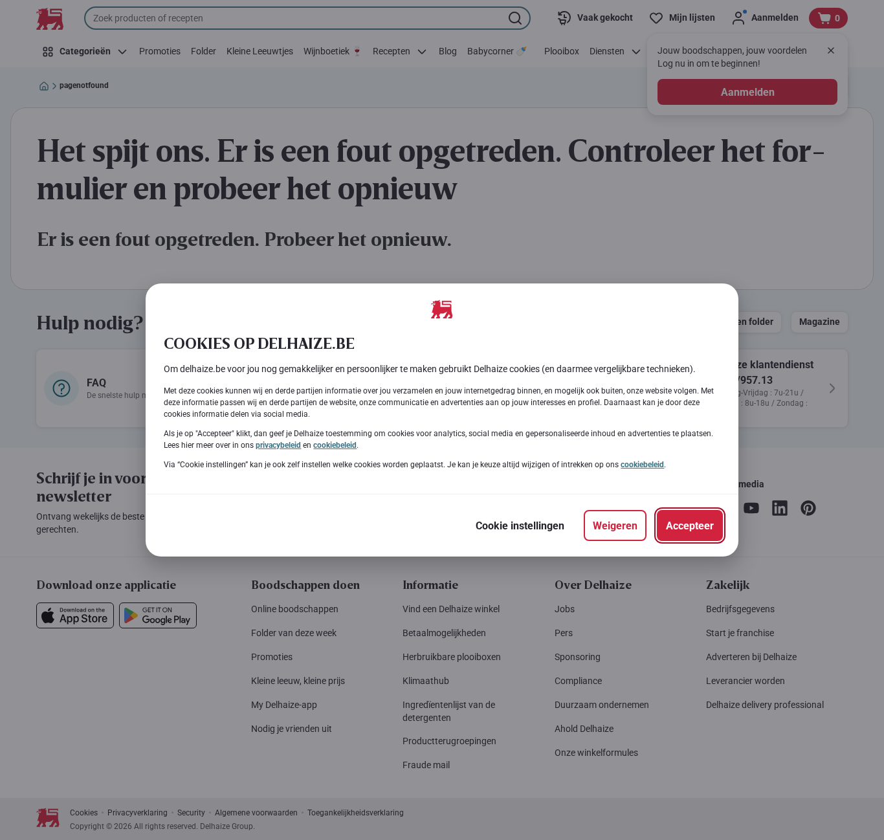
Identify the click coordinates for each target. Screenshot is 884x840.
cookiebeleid (335, 445)
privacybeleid (278, 445)
